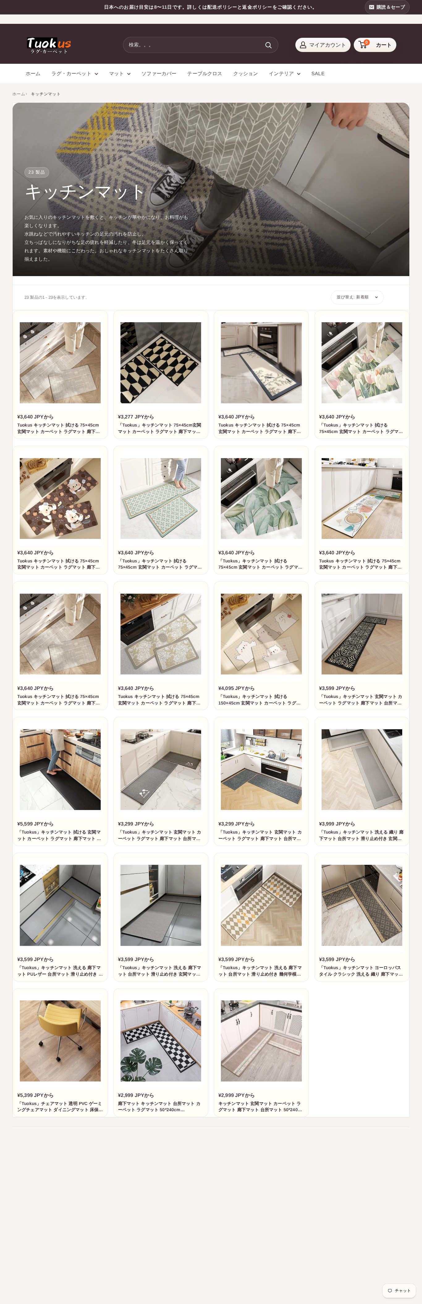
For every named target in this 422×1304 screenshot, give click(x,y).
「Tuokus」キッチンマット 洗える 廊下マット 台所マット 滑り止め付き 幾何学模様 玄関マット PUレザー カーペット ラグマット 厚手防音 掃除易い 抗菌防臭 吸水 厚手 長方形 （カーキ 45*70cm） (260, 971)
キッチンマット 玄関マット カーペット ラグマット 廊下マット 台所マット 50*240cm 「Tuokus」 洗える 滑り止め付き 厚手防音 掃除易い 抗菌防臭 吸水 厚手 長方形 (261, 1107)
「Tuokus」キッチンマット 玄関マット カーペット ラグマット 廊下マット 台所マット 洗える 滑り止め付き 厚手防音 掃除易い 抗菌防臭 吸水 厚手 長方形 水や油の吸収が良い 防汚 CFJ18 (361, 700)
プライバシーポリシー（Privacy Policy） (251, 1193)
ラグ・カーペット (71, 73)
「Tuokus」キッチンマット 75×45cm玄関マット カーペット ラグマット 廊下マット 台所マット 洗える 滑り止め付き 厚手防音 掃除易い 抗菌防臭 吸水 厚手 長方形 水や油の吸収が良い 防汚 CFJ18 (160, 428)
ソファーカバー (158, 73)
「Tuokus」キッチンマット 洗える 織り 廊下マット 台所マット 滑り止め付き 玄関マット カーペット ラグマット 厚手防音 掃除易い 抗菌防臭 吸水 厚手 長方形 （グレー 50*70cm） (361, 836)
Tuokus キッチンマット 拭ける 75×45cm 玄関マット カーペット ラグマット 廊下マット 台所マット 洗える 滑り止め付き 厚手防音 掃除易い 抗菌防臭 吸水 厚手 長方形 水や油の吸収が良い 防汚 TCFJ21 (59, 564)
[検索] (268, 45)
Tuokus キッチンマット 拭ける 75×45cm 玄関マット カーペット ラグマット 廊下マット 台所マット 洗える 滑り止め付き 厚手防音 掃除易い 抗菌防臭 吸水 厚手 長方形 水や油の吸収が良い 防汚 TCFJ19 (59, 428)
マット (116, 73)
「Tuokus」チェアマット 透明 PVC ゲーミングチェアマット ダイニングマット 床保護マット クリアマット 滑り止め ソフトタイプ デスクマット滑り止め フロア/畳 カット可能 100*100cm (60, 1107)
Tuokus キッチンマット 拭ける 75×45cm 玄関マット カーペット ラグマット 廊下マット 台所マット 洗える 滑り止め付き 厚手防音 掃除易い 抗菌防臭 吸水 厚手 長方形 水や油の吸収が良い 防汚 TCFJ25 (59, 700)
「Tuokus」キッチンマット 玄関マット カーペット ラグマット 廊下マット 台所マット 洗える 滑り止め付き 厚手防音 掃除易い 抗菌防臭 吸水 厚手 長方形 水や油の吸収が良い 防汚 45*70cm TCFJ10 (160, 836)
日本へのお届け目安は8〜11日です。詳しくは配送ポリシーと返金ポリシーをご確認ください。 (211, 7)
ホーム (33, 73)
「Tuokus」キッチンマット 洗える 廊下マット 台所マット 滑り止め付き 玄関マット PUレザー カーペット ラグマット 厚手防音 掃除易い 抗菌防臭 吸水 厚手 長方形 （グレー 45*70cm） (160, 971)
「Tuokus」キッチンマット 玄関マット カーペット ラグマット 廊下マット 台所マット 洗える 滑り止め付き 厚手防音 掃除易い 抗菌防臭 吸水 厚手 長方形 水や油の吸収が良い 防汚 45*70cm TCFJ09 (260, 836)
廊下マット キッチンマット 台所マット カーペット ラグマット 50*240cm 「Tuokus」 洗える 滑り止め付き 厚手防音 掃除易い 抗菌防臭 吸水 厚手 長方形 (160, 1107)
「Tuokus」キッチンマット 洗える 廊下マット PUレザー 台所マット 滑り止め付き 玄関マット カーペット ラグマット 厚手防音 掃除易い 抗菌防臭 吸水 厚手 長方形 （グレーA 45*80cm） (60, 971)
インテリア (281, 73)
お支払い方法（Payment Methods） (246, 1238)
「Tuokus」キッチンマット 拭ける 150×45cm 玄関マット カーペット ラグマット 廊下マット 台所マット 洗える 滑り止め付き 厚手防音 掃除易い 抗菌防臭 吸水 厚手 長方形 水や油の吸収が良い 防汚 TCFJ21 (261, 700)
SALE (318, 73)
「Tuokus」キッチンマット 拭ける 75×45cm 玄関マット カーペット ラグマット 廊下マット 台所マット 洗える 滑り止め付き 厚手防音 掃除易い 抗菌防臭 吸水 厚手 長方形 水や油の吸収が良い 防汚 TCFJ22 (160, 564)
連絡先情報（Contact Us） (236, 1182)
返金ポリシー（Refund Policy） (241, 1204)
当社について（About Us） (236, 1171)
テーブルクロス (204, 73)
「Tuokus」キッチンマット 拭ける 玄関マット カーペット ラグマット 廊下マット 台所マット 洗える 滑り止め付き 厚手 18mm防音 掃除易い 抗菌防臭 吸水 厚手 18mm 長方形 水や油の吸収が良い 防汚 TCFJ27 (59, 836)
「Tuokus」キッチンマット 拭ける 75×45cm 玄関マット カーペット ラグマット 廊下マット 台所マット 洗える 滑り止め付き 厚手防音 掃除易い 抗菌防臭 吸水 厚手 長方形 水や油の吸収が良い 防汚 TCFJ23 (261, 564)
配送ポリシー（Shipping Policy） (242, 1216)
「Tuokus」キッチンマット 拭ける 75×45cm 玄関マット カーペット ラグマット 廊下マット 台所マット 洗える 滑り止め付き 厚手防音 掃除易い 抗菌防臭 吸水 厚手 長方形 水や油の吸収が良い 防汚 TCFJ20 (361, 428)
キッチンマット (46, 94)
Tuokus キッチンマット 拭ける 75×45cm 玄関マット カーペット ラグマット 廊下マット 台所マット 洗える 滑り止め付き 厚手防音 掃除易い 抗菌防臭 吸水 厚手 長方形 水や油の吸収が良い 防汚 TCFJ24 (361, 564)
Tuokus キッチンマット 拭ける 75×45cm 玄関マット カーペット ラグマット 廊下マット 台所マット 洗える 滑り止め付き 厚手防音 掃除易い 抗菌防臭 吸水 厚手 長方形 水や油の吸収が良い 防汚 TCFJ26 (160, 700)
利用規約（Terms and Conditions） (245, 1227)
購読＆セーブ (391, 7)
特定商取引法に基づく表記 (236, 1249)
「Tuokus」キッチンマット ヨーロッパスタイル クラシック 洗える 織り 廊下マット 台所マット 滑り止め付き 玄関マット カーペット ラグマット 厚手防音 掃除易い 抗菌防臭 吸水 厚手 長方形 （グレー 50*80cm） (362, 971)
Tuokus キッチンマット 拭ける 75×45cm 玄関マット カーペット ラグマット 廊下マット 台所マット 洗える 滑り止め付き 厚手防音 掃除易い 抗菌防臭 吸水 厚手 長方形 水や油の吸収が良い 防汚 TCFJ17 (260, 428)
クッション (245, 73)
